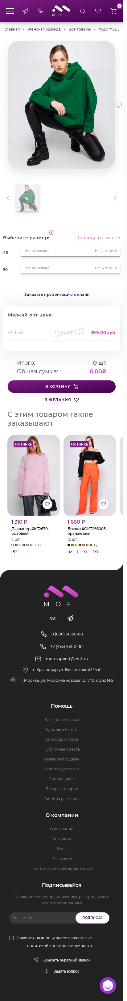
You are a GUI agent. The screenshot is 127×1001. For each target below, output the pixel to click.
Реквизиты (61, 858)
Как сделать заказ (62, 719)
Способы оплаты (61, 739)
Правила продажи (62, 759)
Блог (62, 848)
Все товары (79, 29)
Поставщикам (61, 779)
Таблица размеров (98, 238)
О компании (61, 829)
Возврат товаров (62, 788)
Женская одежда (44, 29)
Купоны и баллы (61, 729)
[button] (119, 105)
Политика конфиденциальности (62, 868)
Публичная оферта (61, 749)
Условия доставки (61, 769)
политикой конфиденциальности (59, 945)
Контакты (62, 838)
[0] (113, 11)
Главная (12, 29)
